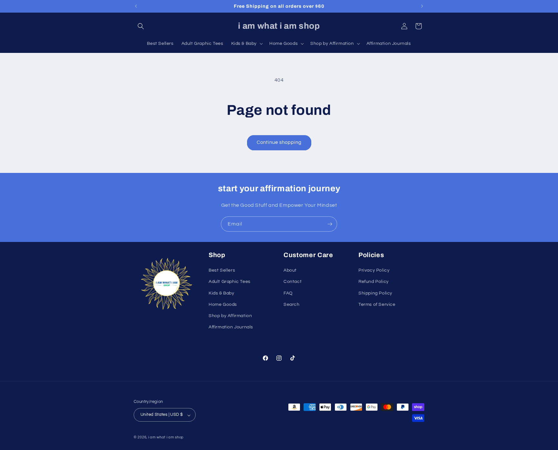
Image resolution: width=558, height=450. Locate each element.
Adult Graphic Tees (230, 281)
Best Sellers (222, 270)
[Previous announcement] (136, 6)
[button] (141, 26)
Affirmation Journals (231, 327)
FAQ (288, 293)
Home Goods (223, 304)
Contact (293, 281)
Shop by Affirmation (230, 315)
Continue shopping (279, 142)
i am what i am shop (166, 437)
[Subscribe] (330, 224)
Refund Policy (373, 281)
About (290, 270)
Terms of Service (377, 304)
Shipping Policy (375, 293)
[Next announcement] (422, 6)
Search (292, 304)
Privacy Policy (373, 270)
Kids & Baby (221, 293)
